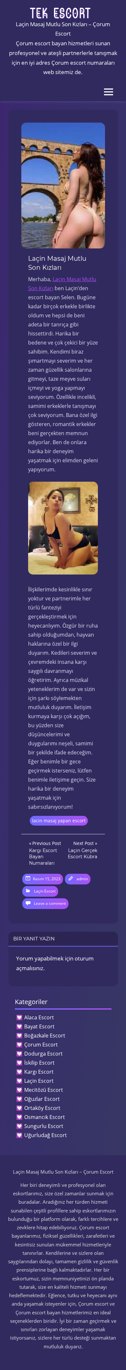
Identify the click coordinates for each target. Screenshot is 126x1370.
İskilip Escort (39, 1062)
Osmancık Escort (44, 1117)
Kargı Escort (39, 1071)
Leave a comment (50, 903)
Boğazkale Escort (44, 1035)
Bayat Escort (39, 1026)
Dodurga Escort (43, 1053)
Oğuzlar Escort (42, 1098)
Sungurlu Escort (43, 1126)
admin (82, 879)
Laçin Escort (45, 891)
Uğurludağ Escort (45, 1135)
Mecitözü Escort (43, 1089)
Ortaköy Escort (42, 1108)
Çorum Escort (41, 1044)
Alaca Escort (39, 1017)
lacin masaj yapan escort (59, 820)
